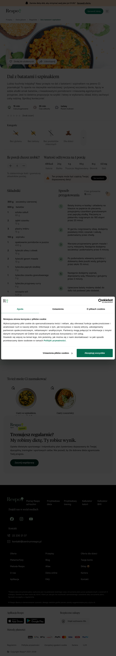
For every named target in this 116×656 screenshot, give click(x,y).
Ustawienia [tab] (58, 309)
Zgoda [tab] (20, 309)
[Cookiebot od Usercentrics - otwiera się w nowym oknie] (100, 301)
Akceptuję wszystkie (95, 353)
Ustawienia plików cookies (56, 353)
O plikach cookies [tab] (96, 309)
